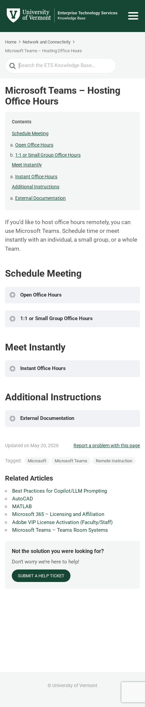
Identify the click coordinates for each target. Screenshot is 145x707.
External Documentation (40, 198)
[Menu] (133, 16)
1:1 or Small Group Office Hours (48, 155)
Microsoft (37, 460)
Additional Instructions (35, 186)
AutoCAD (22, 499)
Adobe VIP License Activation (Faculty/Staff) (62, 522)
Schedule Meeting (30, 133)
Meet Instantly (27, 164)
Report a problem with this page (107, 445)
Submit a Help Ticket (41, 575)
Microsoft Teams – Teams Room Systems (60, 530)
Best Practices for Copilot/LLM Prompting (59, 491)
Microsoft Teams (71, 460)
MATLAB (22, 506)
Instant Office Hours (36, 176)
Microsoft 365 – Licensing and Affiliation (58, 514)
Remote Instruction (114, 460)
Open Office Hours (34, 145)
